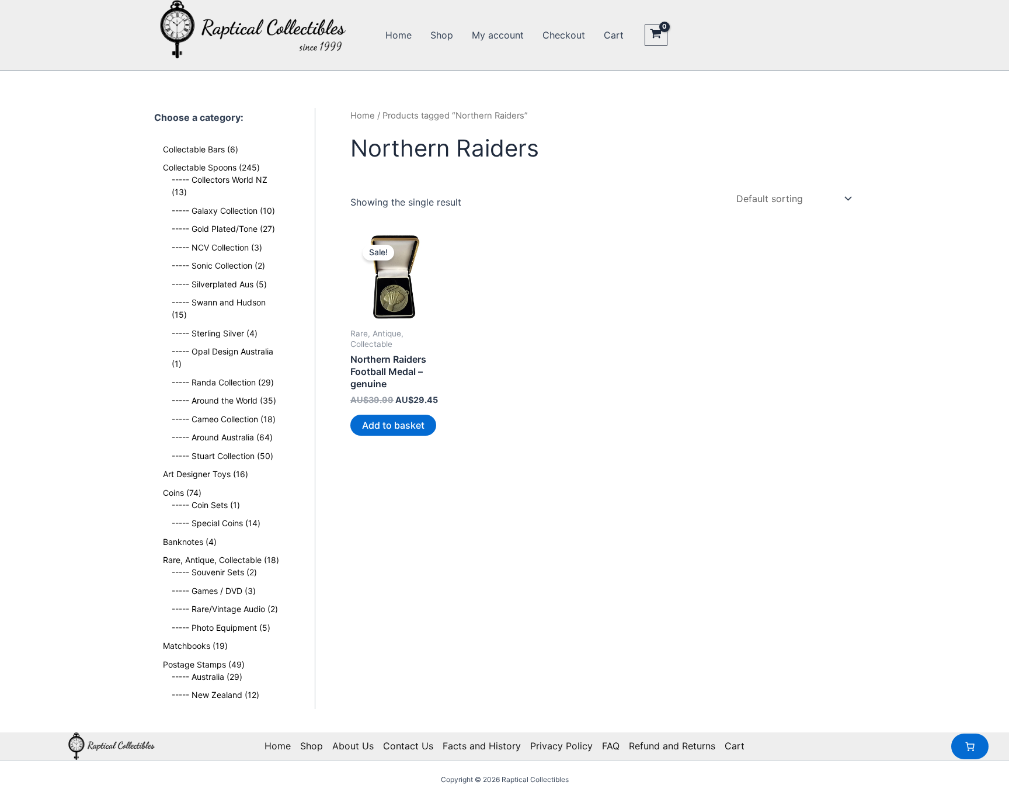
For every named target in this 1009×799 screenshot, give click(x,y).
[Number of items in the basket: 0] (970, 746)
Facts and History (482, 746)
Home (398, 35)
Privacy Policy (561, 746)
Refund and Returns (672, 746)
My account (498, 35)
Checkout (563, 35)
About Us (353, 746)
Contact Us (408, 746)
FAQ (611, 746)
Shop (441, 35)
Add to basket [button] (393, 425)
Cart (614, 35)
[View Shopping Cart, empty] (656, 35)
